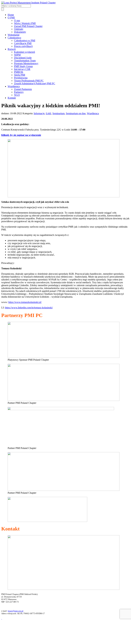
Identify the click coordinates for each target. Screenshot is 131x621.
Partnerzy (19, 92)
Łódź (48, 113)
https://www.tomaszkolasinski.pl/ (25, 302)
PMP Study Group (23, 66)
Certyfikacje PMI (22, 43)
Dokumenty (20, 32)
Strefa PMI (19, 75)
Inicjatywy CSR (22, 69)
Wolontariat (13, 34)
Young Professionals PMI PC (29, 80)
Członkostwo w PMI (24, 40)
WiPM (17, 54)
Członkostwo (14, 37)
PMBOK (18, 72)
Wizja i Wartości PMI (25, 23)
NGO (17, 95)
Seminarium (58, 113)
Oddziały (18, 29)
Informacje (39, 113)
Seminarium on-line (76, 113)
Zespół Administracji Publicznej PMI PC (34, 83)
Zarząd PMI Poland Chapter (28, 26)
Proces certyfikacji (23, 46)
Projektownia (20, 77)
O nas (17, 20)
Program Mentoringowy (26, 63)
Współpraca (14, 86)
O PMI (11, 17)
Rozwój (12, 49)
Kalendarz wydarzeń (24, 52)
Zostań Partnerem (23, 89)
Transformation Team (25, 60)
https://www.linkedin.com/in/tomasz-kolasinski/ (29, 307)
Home (11, 14)
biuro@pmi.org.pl (15, 611)
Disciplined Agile (23, 57)
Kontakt (12, 97)
